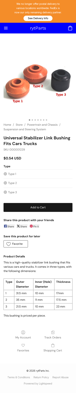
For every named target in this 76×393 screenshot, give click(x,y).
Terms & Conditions (18, 377)
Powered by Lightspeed (38, 383)
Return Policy (41, 377)
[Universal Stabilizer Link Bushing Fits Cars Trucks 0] (38, 82)
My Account (23, 337)
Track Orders (52, 337)
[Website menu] (6, 28)
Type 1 (12, 174)
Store (19, 125)
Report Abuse (60, 377)
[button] (38, 18)
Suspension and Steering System (25, 129)
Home (7, 125)
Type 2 (12, 183)
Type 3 (12, 192)
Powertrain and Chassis (42, 125)
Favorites (23, 350)
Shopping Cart (52, 350)
